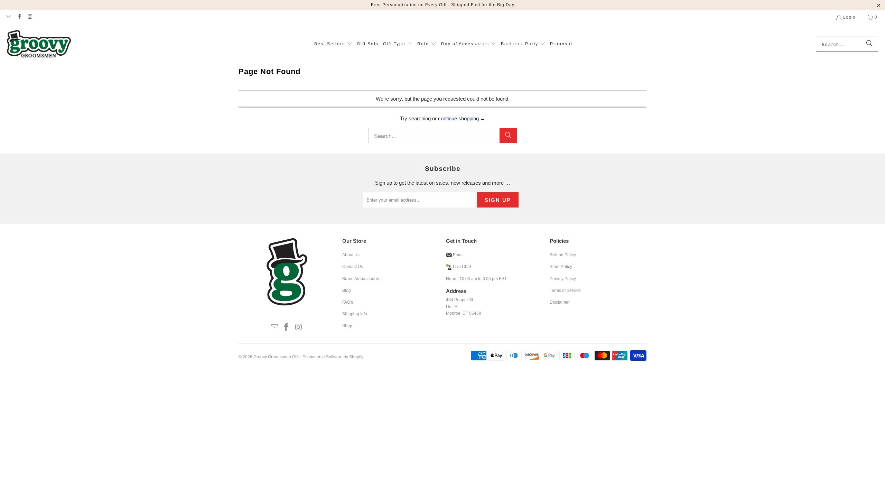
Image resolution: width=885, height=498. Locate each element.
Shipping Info (354, 314)
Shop (347, 325)
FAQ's (347, 302)
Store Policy (561, 266)
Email (458, 254)
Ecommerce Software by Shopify (332, 356)
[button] (333, 44)
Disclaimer (560, 302)
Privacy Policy (563, 278)
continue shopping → (461, 118)
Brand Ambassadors (361, 278)
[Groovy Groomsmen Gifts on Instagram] (30, 17)
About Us (351, 254)
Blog (346, 290)
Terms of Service (565, 290)
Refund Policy (563, 254)
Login (849, 17)
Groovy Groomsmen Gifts (276, 356)
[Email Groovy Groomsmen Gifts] (8, 17)
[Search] (869, 44)
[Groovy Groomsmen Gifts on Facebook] (19, 17)
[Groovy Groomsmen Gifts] (39, 44)
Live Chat (462, 266)
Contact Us (352, 266)
